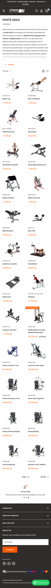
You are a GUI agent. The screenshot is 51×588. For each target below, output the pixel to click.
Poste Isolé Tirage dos (36, 398)
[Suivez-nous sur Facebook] (4, 563)
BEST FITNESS (7, 129)
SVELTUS (31, 228)
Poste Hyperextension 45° (37, 165)
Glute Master (32, 264)
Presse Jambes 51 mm (10, 365)
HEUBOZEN (31, 162)
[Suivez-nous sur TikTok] (13, 563)
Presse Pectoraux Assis (11, 398)
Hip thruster (6, 297)
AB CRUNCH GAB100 (10, 165)
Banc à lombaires (34, 99)
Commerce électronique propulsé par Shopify (17, 583)
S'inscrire (9, 550)
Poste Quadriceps (8, 464)
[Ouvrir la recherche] (36, 10)
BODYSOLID (6, 96)
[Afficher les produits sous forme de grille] (43, 71)
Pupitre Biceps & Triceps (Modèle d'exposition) (36, 331)
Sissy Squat (32, 132)
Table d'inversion (8, 132)
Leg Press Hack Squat (36, 365)
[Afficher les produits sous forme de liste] (47, 71)
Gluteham (31, 297)
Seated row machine (9, 264)
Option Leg (6, 99)
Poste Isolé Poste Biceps (11, 431)
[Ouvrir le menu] (3, 11)
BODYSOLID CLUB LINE (35, 294)
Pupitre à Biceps (8, 198)
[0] (46, 10)
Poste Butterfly (33, 431)
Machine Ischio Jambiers (37, 464)
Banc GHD (31, 231)
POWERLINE (32, 96)
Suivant (43, 477)
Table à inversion (34, 198)
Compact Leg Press (9, 330)
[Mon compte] (41, 10)
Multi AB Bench (7, 231)
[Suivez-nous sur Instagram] (9, 563)
